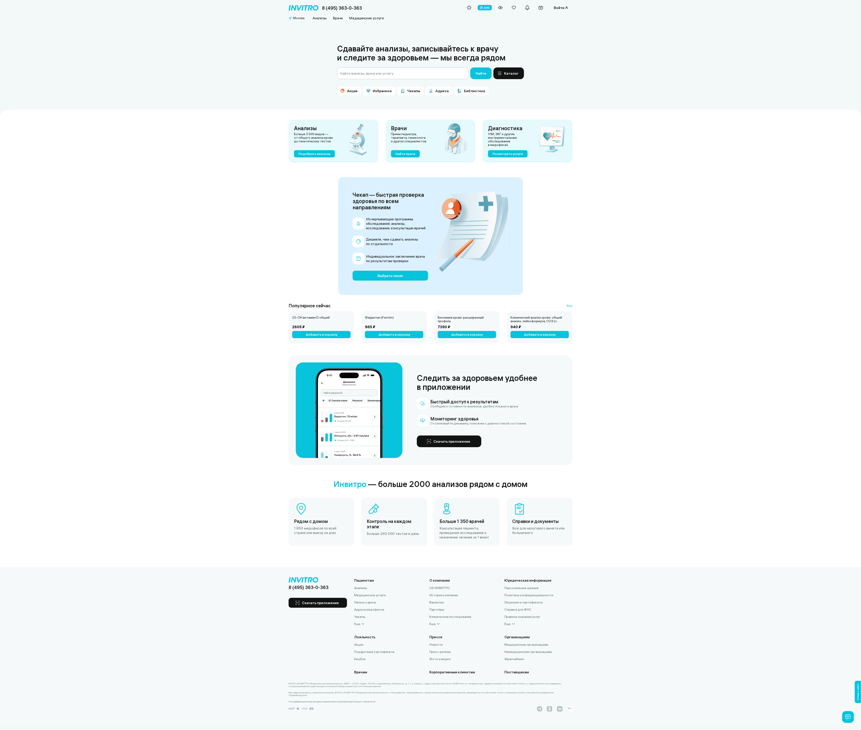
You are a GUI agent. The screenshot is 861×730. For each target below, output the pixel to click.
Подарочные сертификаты (374, 652)
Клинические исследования (450, 617)
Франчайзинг (514, 659)
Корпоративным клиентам (452, 672)
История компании (443, 595)
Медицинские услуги (366, 18)
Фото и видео (440, 659)
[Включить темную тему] (469, 8)
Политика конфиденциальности (528, 595)
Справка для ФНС (517, 609)
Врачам (360, 672)
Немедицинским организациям (528, 652)
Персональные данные (521, 588)
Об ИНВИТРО (439, 588)
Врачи (338, 18)
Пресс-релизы (440, 652)
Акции (358, 645)
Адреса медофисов (369, 609)
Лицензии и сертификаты (523, 602)
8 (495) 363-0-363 (342, 8)
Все (569, 306)
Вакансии (436, 602)
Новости (436, 645)
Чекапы (359, 617)
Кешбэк (360, 659)
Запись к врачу (365, 602)
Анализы (320, 18)
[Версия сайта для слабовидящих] (500, 8)
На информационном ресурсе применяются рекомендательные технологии (332, 701)
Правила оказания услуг (522, 617)
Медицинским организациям (526, 645)
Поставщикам (516, 672)
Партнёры (436, 609)
